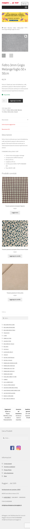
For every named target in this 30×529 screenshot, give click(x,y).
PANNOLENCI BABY (8, 374)
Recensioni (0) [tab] (6, 129)
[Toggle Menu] (26, 7)
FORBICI (6, 379)
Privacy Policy (7, 470)
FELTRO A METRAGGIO (9, 357)
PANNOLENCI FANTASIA (9, 365)
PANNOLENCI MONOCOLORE (10, 363)
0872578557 (7, 497)
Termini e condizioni (9, 466)
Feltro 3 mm (10, 111)
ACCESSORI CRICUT (8, 352)
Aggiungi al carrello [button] (15, 256)
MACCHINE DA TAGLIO (9, 344)
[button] (25, 36)
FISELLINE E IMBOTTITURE (10, 376)
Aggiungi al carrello (15, 100)
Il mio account (8, 463)
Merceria (10, 27)
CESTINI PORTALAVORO (9, 393)
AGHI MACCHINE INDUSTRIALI (11, 387)
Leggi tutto (15, 212)
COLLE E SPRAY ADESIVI (9, 385)
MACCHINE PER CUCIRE (9, 324)
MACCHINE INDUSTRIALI (9, 330)
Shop (5, 476)
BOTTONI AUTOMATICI (9, 398)
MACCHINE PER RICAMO (9, 327)
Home (5, 27)
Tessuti (16, 111)
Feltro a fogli (20, 27)
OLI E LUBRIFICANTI (8, 382)
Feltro (14, 27)
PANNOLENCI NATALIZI (9, 371)
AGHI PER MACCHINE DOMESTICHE (12, 390)
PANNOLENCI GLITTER (9, 368)
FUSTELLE (6, 349)
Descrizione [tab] (5, 120)
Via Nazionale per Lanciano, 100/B (11, 489)
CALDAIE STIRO (7, 341)
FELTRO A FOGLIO (8, 360)
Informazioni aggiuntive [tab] (8, 124)
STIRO (5, 335)
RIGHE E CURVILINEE (8, 396)
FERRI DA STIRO (7, 338)
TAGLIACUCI (6, 333)
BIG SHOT (6, 346)
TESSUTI (6, 354)
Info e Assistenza (8, 473)
